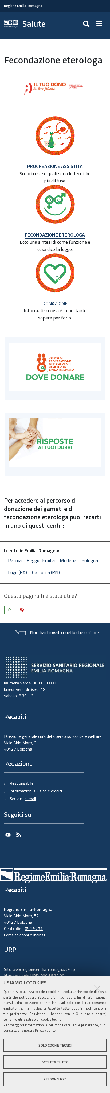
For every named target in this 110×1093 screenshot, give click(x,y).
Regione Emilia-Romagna (23, 5)
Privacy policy (45, 1030)
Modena (68, 560)
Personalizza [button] (55, 1079)
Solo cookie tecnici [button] (55, 1045)
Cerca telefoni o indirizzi (25, 935)
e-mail (30, 798)
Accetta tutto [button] (55, 1062)
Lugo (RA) (17, 572)
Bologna (89, 560)
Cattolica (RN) (46, 572)
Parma (15, 560)
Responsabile (21, 783)
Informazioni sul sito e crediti (36, 791)
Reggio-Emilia (41, 560)
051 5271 (34, 928)
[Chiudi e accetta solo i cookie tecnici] (97, 988)
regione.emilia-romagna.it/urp (48, 969)
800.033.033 (44, 683)
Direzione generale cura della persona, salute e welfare (52, 736)
